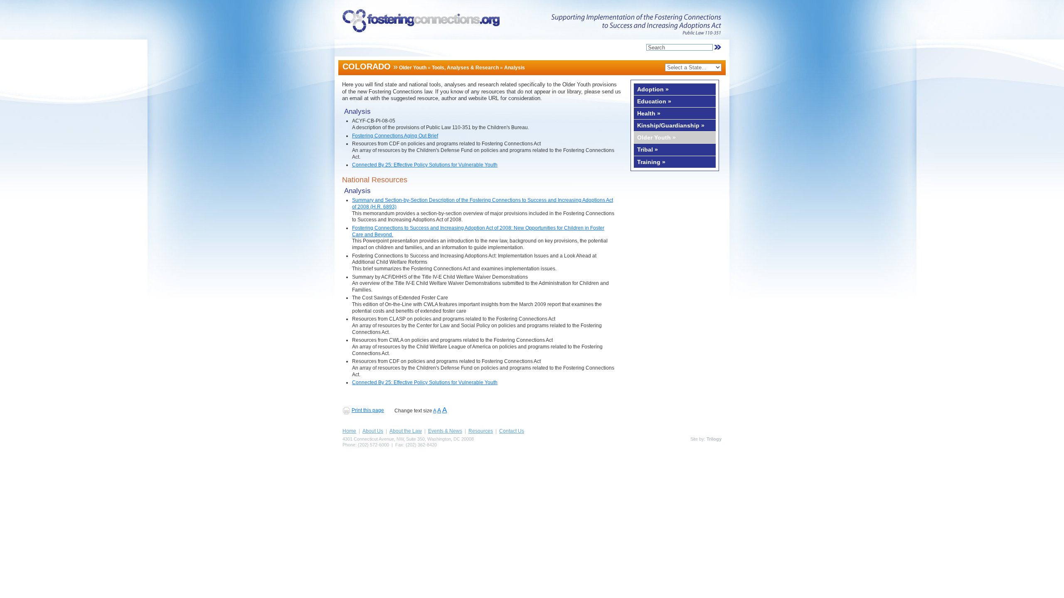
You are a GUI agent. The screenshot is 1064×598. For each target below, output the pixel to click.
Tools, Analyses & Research (465, 68)
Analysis (514, 68)
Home (349, 431)
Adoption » (653, 89)
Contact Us (511, 431)
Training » (651, 162)
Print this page (368, 410)
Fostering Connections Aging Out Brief (395, 136)
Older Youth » (656, 137)
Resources (480, 431)
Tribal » (647, 149)
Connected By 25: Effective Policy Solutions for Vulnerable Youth (425, 165)
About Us (372, 431)
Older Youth (412, 68)
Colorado (366, 66)
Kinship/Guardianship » (670, 125)
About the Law (405, 431)
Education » (654, 101)
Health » (648, 113)
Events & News (445, 431)
